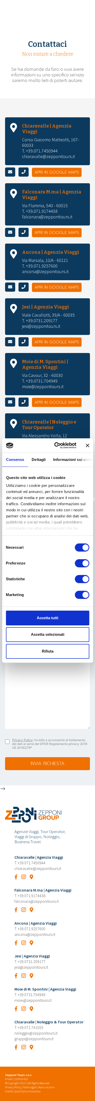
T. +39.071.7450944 (40, 151)
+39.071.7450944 (31, 862)
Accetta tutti (47, 618)
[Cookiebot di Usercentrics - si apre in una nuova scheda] (56, 445)
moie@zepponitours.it (43, 386)
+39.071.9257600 (31, 928)
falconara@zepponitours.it (47, 217)
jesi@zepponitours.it (41, 326)
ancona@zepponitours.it (45, 271)
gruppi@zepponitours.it (33, 1038)
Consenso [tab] (15, 459)
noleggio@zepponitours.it (36, 1033)
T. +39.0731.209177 (40, 320)
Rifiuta (47, 651)
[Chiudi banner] (87, 445)
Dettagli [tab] (39, 459)
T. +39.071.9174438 (40, 211)
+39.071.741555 (30, 1027)
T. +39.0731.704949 (40, 381)
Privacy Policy (22, 740)
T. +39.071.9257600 (40, 266)
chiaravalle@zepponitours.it (48, 156)
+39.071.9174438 (31, 895)
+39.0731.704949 (31, 994)
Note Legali (30, 1087)
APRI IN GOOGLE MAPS (56, 172)
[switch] (82, 563)
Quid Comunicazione (27, 1091)
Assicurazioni (47, 1087)
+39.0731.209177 (31, 961)
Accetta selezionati (47, 634)
